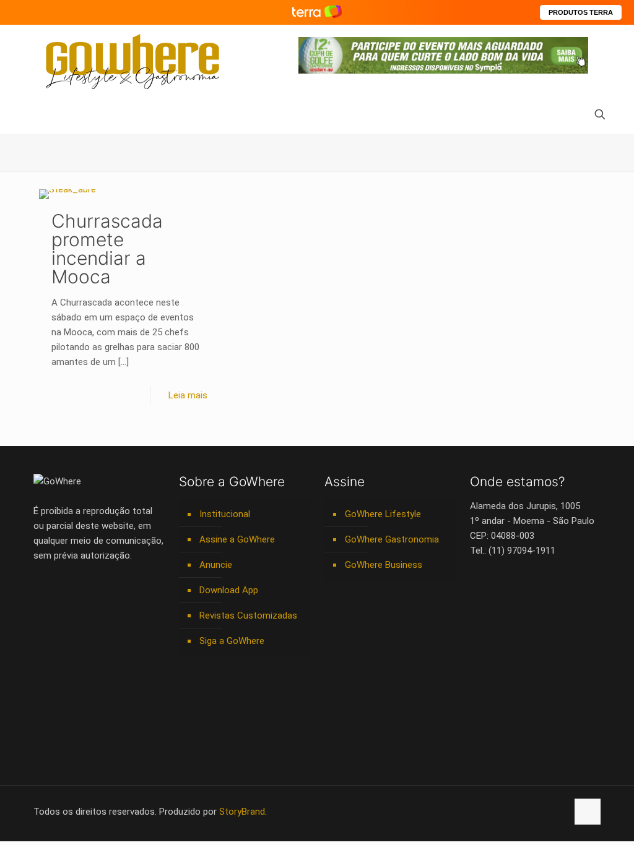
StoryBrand (242, 811)
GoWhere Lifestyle (383, 514)
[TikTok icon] (557, 811)
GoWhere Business (383, 564)
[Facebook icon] (479, 811)
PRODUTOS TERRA (581, 12)
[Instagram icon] (518, 811)
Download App (228, 590)
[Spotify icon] (531, 811)
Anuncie (215, 564)
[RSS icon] (544, 811)
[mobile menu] (43, 115)
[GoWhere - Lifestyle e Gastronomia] (132, 61)
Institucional (224, 514)
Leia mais (187, 395)
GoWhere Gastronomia (392, 539)
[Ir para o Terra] (317, 12)
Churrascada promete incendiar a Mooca (107, 249)
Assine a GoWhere (237, 539)
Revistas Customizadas (248, 615)
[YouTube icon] (492, 811)
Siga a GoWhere (231, 640)
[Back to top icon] (588, 812)
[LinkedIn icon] (505, 811)
